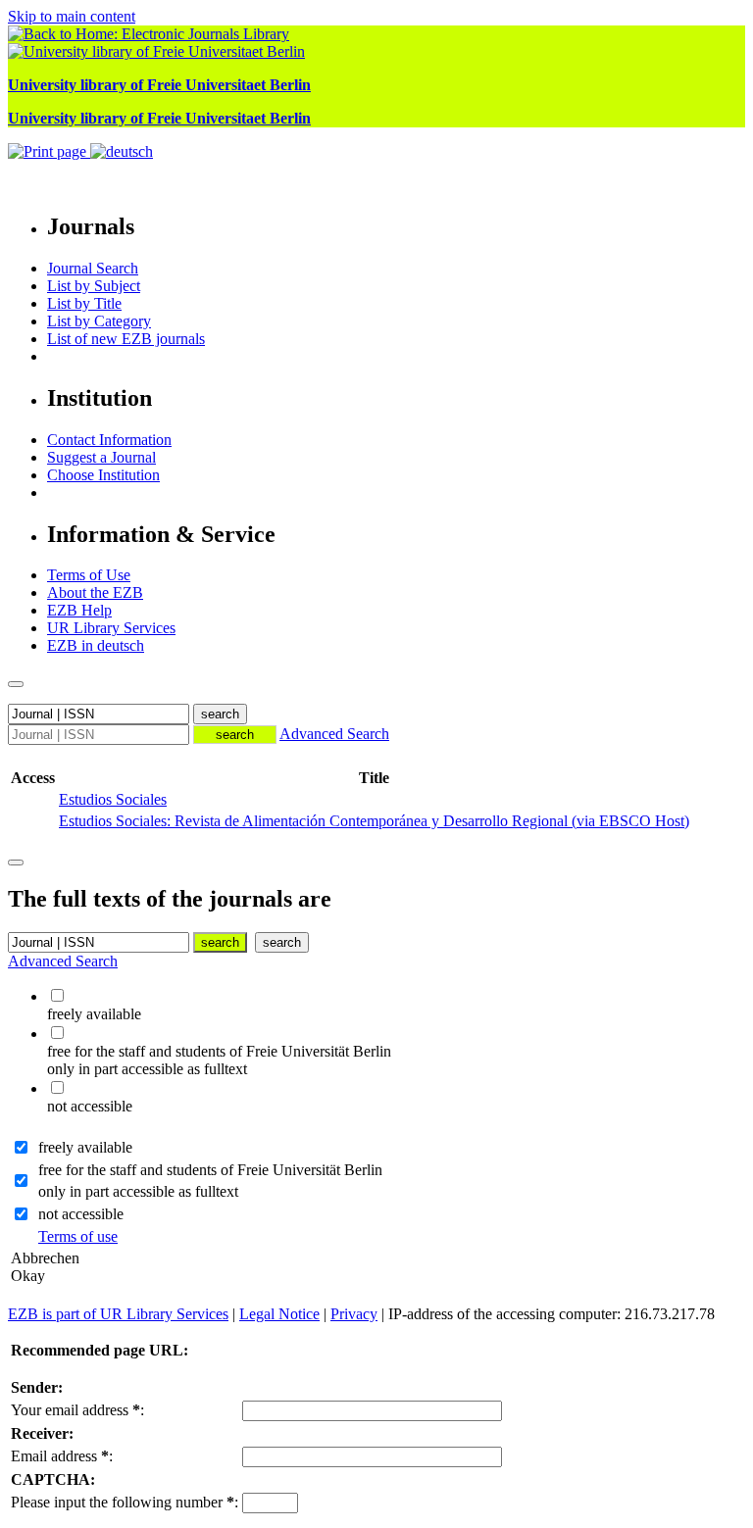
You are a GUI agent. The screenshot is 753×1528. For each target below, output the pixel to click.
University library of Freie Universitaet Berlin (159, 84)
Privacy (353, 1314)
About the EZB (95, 592)
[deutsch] (121, 151)
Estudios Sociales (113, 799)
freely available (85, 1147)
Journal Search (92, 268)
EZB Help (79, 610)
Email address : (62, 1456)
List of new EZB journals (126, 338)
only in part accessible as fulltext (138, 1191)
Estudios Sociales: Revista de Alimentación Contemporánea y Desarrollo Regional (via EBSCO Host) (374, 821)
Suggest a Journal (101, 457)
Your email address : (77, 1410)
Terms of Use (88, 575)
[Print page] (49, 151)
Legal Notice (279, 1314)
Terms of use (78, 1236)
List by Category (99, 321)
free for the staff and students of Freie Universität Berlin (210, 1169)
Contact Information (109, 439)
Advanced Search (334, 733)
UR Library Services (111, 627)
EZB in (95, 645)
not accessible (81, 1214)
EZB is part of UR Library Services (118, 1314)
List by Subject (93, 285)
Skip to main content (71, 16)
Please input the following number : (124, 1502)
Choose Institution (103, 475)
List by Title (84, 303)
